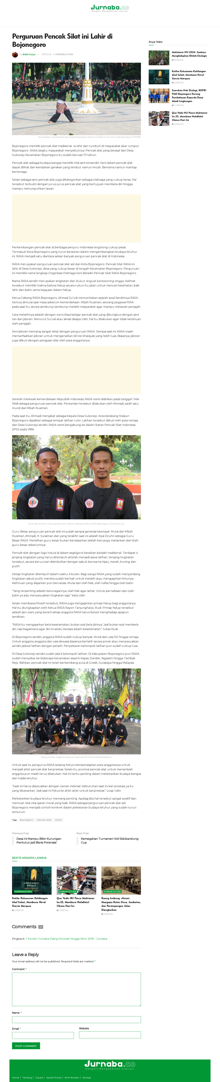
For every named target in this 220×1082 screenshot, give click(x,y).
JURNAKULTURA (64, 54)
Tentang (27, 1077)
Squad (39, 1077)
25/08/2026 (19, 910)
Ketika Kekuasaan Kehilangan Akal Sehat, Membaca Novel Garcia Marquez (30, 902)
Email (16, 1028)
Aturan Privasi (53, 1077)
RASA (58, 820)
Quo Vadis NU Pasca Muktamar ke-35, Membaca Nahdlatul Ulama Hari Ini (75, 902)
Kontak (87, 1077)
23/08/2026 (63, 910)
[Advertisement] (76, 218)
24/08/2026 (178, 105)
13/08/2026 (108, 914)
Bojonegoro (26, 820)
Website (84, 1028)
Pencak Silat (44, 820)
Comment (19, 969)
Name (17, 1012)
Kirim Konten (72, 1077)
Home (15, 1077)
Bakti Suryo (29, 54)
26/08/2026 (178, 60)
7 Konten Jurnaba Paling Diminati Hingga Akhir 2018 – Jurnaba (66, 938)
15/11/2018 (46, 54)
